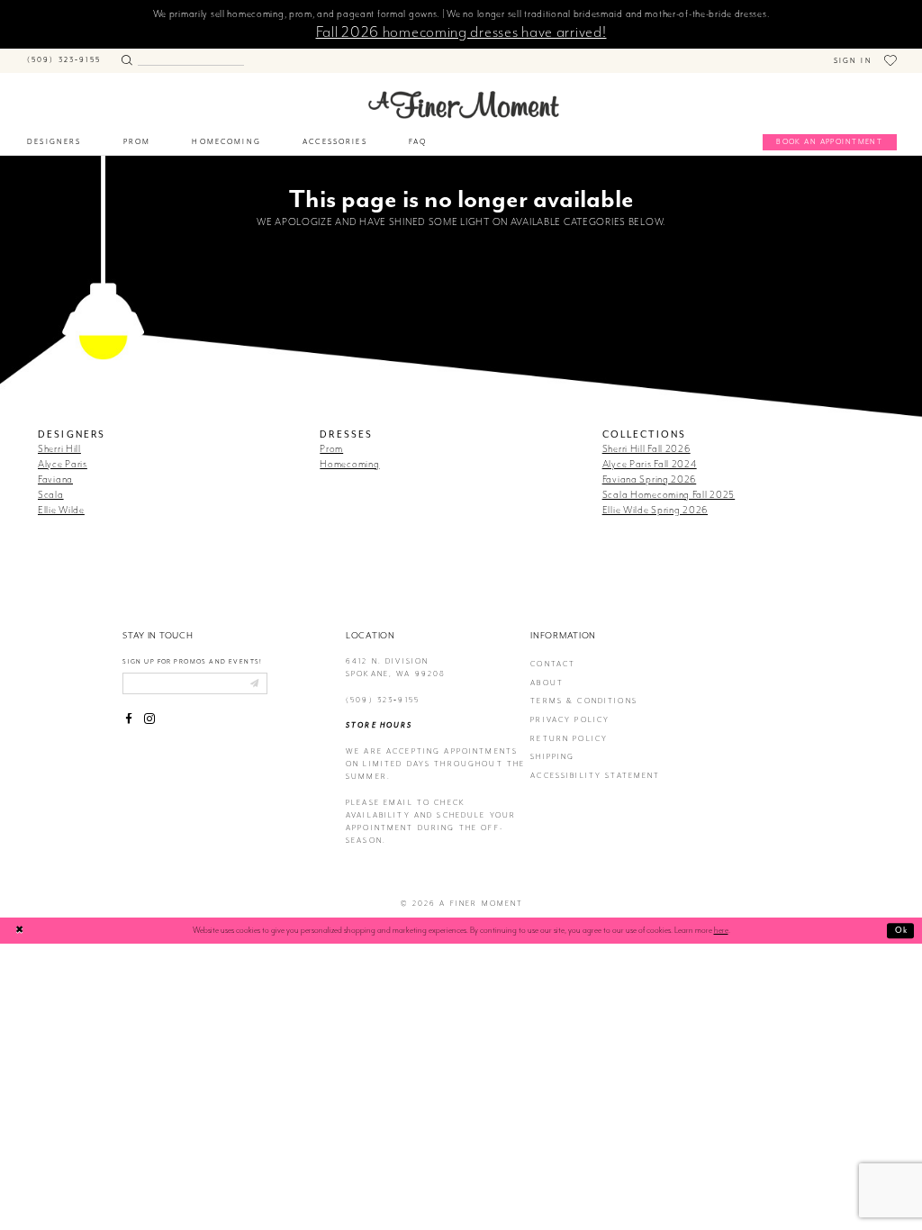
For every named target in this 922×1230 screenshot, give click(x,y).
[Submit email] (254, 683)
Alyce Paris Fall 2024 (649, 463)
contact (552, 664)
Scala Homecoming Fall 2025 (669, 494)
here (721, 930)
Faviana (55, 479)
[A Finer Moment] (464, 104)
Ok (901, 930)
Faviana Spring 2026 (649, 479)
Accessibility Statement (595, 776)
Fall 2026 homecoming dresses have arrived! (461, 31)
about (547, 683)
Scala (51, 494)
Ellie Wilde (61, 509)
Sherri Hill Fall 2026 (646, 448)
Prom (331, 448)
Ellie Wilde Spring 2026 (655, 509)
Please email (379, 803)
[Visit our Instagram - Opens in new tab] (149, 719)
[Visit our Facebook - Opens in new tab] (128, 719)
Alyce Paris (62, 463)
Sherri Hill (59, 448)
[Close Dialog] (20, 930)
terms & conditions (583, 701)
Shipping (552, 757)
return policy (569, 739)
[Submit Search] (126, 58)
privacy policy (570, 720)
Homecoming (349, 463)
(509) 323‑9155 (383, 700)
